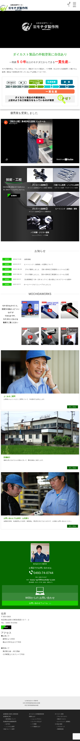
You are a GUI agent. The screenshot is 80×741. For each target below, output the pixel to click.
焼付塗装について (11, 719)
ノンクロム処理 (10, 726)
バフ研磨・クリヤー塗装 (40, 232)
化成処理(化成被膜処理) (9, 721)
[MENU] (74, 3)
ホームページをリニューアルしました (37, 284)
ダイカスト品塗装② (40, 209)
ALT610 (8, 724)
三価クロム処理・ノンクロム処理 (66, 185)
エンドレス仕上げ (36, 721)
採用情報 (27, 259)
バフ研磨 (33, 724)
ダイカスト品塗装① (40, 185)
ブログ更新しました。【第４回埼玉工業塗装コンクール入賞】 (47, 274)
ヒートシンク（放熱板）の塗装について (38, 264)
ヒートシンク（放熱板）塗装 (66, 209)
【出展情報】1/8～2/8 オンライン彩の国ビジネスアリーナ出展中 (47, 279)
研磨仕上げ (32, 716)
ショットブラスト (36, 719)
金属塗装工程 (7, 716)
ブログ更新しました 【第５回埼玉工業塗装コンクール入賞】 (47, 269)
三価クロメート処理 (8, 729)
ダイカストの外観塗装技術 (36, 714)
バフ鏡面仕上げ (35, 726)
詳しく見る (72, 407)
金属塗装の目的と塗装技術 (10, 714)
